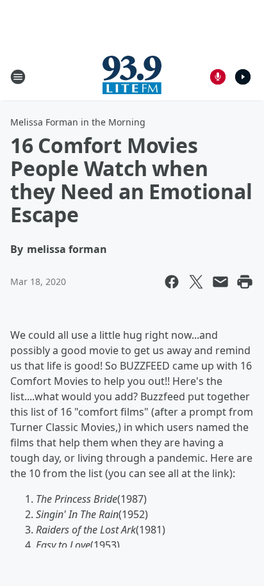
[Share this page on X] (196, 282)
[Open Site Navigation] (18, 77)
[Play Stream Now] (243, 77)
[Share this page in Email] (220, 282)
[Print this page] (245, 282)
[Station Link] (132, 76)
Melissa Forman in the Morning (77, 122)
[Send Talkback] (218, 77)
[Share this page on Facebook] (172, 282)
